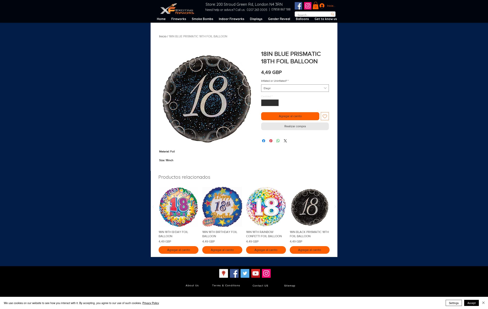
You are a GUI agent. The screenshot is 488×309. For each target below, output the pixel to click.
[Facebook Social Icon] (298, 6)
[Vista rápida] (178, 207)
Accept (471, 303)
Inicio (162, 36)
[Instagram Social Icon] (307, 6)
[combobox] (295, 88)
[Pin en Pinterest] (271, 140)
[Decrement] (264, 103)
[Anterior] (153, 206)
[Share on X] (285, 140)
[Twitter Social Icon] (245, 273)
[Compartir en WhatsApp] (278, 140)
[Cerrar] (483, 303)
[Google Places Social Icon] (223, 273)
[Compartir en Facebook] (263, 140)
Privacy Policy (150, 303)
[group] (244, 220)
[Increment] (276, 103)
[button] (315, 5)
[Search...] (332, 14)
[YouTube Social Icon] (255, 273)
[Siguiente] (335, 206)
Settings (454, 303)
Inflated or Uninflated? (275, 80)
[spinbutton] (270, 103)
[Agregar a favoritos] (325, 116)
